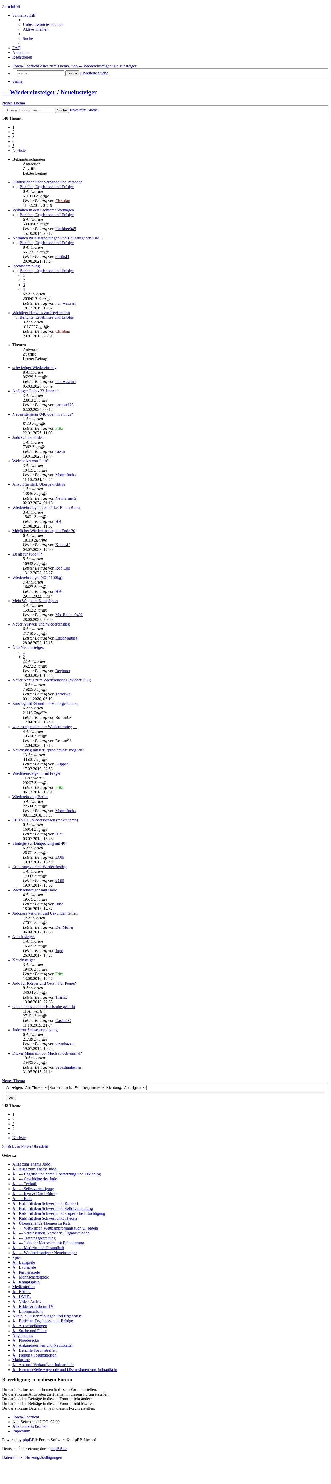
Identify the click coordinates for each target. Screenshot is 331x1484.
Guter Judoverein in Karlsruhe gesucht (43, 1006)
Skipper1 (62, 764)
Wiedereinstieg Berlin (30, 796)
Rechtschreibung (26, 266)
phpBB (29, 1440)
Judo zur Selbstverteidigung (35, 1030)
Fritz (59, 428)
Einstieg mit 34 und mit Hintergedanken (45, 703)
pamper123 (64, 405)
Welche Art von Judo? (30, 461)
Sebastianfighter (68, 1067)
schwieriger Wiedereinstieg (34, 367)
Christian (62, 200)
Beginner (62, 671)
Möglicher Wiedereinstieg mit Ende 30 (43, 531)
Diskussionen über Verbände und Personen (47, 182)
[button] (19, 150)
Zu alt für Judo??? (27, 554)
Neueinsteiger (23, 936)
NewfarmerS (65, 498)
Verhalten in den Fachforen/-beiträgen (43, 210)
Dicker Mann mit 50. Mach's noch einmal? (47, 1053)
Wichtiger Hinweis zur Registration (41, 312)
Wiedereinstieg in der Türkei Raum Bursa (46, 507)
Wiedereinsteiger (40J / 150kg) (37, 577)
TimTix (61, 997)
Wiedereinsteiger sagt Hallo (34, 890)
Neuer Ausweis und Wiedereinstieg (41, 624)
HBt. (59, 521)
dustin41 (62, 256)
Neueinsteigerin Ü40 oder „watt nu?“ (42, 414)
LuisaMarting (66, 638)
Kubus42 (62, 545)
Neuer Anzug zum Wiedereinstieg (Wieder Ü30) (51, 680)
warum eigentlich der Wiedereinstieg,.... (44, 727)
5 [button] (13, 146)
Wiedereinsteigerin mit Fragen (36, 773)
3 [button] (13, 136)
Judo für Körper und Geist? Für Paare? (44, 983)
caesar (60, 451)
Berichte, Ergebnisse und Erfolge (47, 186)
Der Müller (64, 927)
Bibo (59, 904)
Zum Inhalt (11, 6)
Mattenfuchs (65, 475)
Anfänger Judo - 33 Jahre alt (35, 391)
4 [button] (13, 141)
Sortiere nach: (61, 1087)
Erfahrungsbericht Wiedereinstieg (39, 866)
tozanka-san (65, 1044)
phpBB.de (58, 1448)
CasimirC (63, 1020)
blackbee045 (65, 228)
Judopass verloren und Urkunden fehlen (45, 913)
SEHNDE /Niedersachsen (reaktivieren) (45, 820)
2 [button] (13, 132)
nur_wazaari (65, 303)
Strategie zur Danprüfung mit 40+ (39, 843)
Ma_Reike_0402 (69, 615)
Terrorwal (63, 694)
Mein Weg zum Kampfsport (35, 601)
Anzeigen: (15, 1087)
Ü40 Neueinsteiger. (28, 647)
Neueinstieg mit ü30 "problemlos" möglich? (48, 750)
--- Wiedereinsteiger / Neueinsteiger (49, 92)
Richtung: (114, 1087)
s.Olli (59, 857)
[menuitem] (43, 24)
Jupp (59, 950)
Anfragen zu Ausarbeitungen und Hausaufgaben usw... (57, 238)
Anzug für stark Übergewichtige (38, 484)
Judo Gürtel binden (28, 437)
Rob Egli (62, 568)
